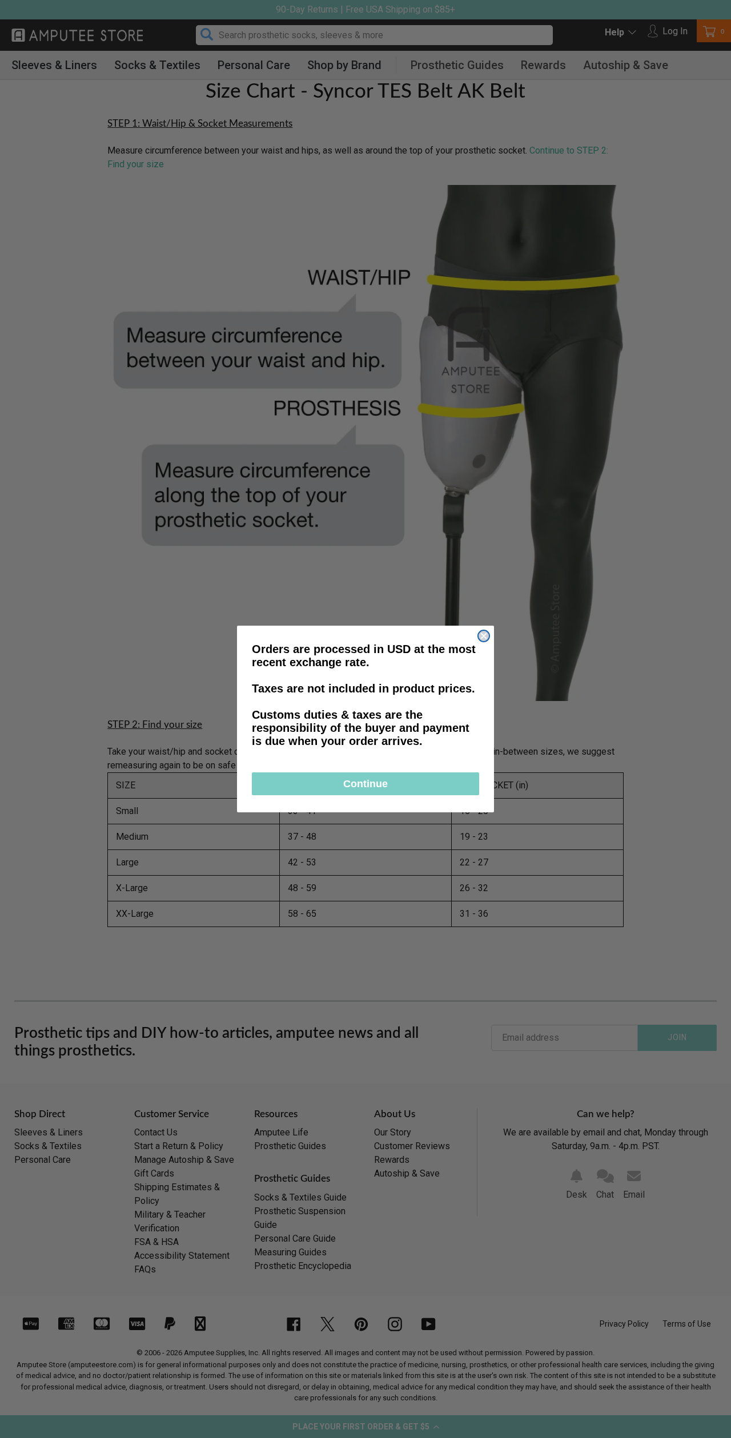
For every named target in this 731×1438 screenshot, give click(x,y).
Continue (365, 784)
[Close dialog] (483, 636)
